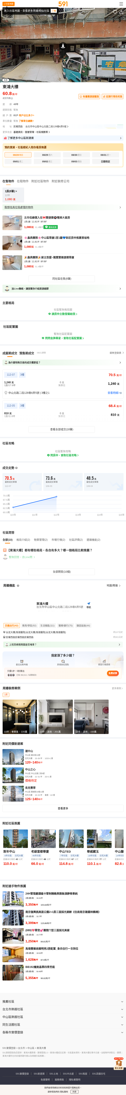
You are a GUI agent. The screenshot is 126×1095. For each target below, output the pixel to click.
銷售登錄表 (115, 353)
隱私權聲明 (74, 1079)
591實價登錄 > (10, 1048)
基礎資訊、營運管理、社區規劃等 (30, 132)
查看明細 (113, 392)
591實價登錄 (22, 1073)
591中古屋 (68, 1073)
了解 (54, 11)
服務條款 (59, 1079)
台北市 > (22, 1048)
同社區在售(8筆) (61, 278)
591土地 (54, 1073)
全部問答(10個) (62, 571)
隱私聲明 (64, 1092)
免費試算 (113, 673)
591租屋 (83, 1073)
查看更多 (63, 808)
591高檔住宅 (98, 1073)
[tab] (9, 353)
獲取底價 (52, 227)
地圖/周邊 (112, 585)
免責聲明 (45, 1079)
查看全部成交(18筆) (61, 429)
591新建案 (39, 1073)
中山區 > (31, 1048)
